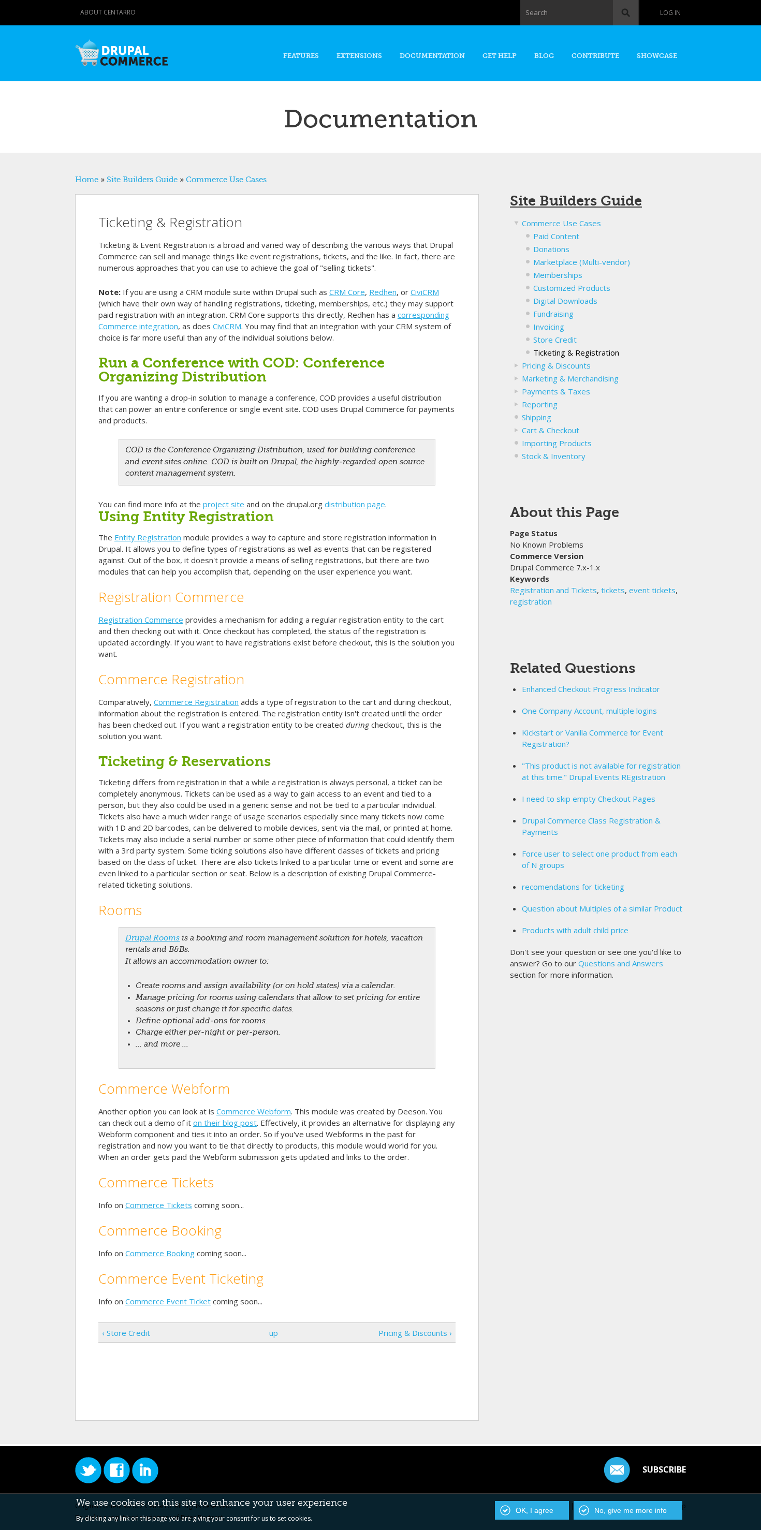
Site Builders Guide (142, 179)
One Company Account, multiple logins (589, 710)
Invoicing (548, 326)
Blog (544, 56)
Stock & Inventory (554, 456)
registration (531, 601)
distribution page (355, 504)
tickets (613, 590)
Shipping (536, 417)
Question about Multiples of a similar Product (602, 908)
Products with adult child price (575, 930)
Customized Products (571, 288)
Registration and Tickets (553, 590)
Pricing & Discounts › (415, 1333)
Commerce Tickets (158, 1205)
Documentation (432, 56)
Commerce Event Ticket (168, 1301)
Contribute (595, 56)
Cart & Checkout (550, 430)
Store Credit (555, 339)
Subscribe (664, 1469)
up (273, 1333)
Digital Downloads (565, 301)
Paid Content (556, 236)
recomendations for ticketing (573, 886)
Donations (551, 249)
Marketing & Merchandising (570, 378)
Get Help (499, 56)
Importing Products (557, 443)
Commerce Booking (160, 1253)
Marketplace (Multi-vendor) (581, 262)
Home (86, 179)
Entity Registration (147, 537)
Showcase (657, 56)
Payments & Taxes (556, 391)
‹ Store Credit (126, 1333)
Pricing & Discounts (556, 365)
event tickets (652, 590)
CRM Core (347, 292)
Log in (670, 12)
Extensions (359, 56)
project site (223, 504)
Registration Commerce (140, 619)
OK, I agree (534, 1510)
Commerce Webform (253, 1111)
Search (536, 12)
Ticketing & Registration (576, 352)
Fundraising (553, 313)
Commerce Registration (196, 702)
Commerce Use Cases (226, 179)
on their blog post (225, 1122)
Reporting (540, 404)
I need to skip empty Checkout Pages (588, 798)
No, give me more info (630, 1510)
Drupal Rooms (152, 938)
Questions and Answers (620, 963)
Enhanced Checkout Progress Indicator (591, 689)
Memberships (557, 275)
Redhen (383, 292)
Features (301, 56)
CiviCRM (425, 292)
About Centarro (108, 12)
